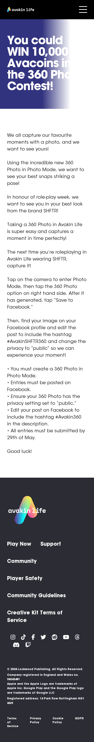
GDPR (79, 718)
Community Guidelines (36, 595)
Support (50, 544)
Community (22, 561)
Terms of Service (12, 722)
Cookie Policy (57, 720)
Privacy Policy (35, 720)
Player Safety (24, 578)
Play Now (19, 544)
